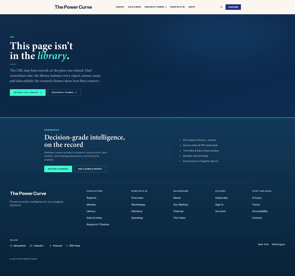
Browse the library (28, 92)
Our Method (180, 204)
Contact (257, 217)
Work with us (177, 7)
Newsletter (20, 245)
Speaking (137, 217)
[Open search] (221, 7)
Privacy (257, 197)
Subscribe (233, 7)
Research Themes (154, 7)
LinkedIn (38, 245)
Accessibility (260, 211)
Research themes (64, 92)
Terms (256, 204)
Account (220, 211)
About (191, 7)
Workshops (138, 204)
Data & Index (134, 7)
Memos (91, 204)
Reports (91, 197)
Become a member (58, 169)
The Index (179, 217)
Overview (137, 197)
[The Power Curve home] (73, 7)
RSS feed (75, 245)
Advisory (136, 211)
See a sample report (90, 169)
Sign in (219, 204)
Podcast (178, 211)
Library (120, 7)
